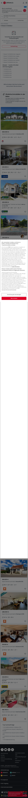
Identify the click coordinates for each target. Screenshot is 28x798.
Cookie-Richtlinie (15, 266)
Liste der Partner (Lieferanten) (9, 289)
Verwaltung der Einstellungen (14, 294)
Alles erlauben (14, 298)
